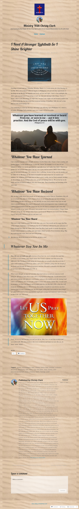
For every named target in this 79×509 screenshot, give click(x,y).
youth (47, 372)
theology (42, 372)
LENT (54, 369)
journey (50, 369)
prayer (27, 372)
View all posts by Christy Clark (37, 457)
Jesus (45, 369)
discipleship (21, 369)
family (36, 52)
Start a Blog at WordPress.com (39, 503)
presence (32, 372)
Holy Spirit (40, 369)
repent (37, 372)
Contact (42, 34)
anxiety (19, 367)
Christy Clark (15, 52)
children (37, 367)
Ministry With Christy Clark (39, 25)
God (34, 369)
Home (36, 34)
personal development (17, 372)
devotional (14, 369)
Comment (62, 490)
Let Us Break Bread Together (59, 465)
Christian (32, 52)
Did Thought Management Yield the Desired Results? (26, 465)
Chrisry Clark (44, 367)
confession (58, 367)
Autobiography (26, 52)
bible (32, 367)
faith (27, 369)
